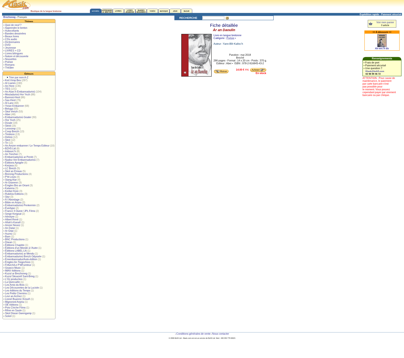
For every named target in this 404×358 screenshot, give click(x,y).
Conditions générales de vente (193, 333)
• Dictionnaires (11, 42)
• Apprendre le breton (15, 28)
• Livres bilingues (13, 53)
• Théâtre (8, 67)
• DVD (7, 45)
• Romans (9, 64)
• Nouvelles (9, 59)
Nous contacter (220, 333)
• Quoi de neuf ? (12, 25)
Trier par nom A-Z (18, 77)
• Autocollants (11, 30)
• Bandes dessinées (14, 33)
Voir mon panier (385, 22)
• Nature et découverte (15, 56)
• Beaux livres (11, 36)
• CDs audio (10, 39)
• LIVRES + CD (12, 50)
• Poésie (8, 62)
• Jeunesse (9, 47)
